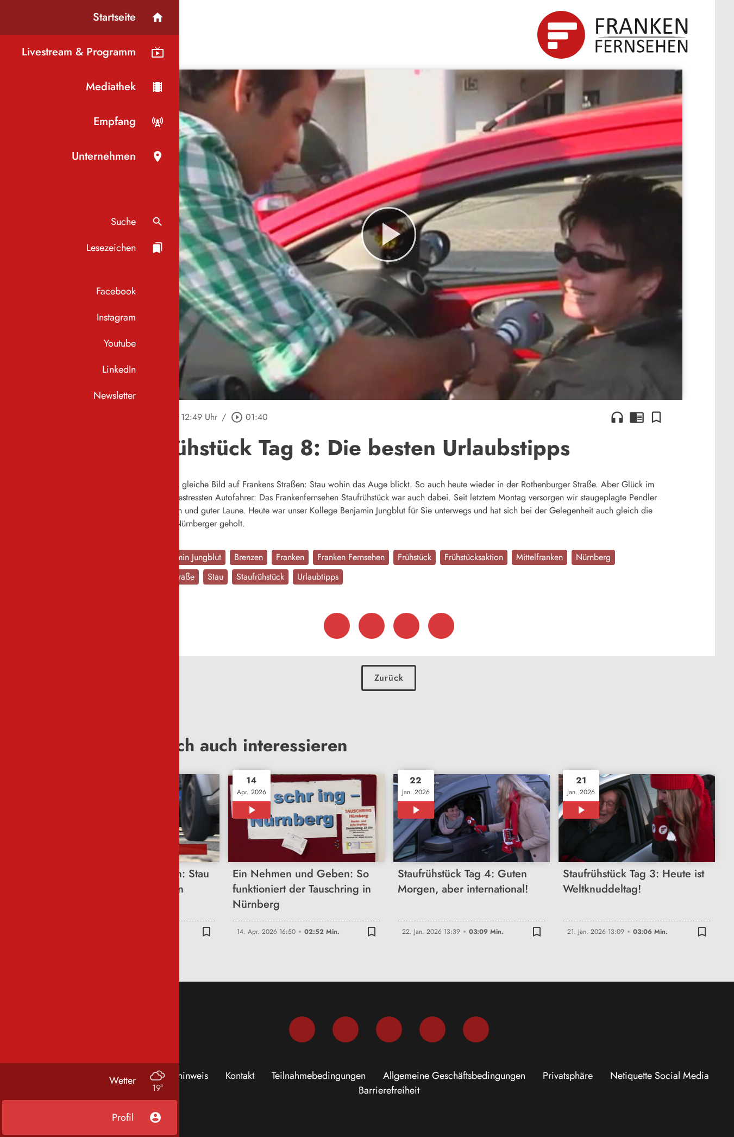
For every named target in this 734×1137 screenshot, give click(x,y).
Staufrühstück (260, 576)
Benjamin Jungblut (188, 557)
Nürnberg (593, 557)
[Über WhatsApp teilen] (406, 626)
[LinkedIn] (432, 1029)
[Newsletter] (476, 1029)
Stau (215, 576)
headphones (617, 417)
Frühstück (414, 557)
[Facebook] (302, 1029)
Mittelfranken (539, 557)
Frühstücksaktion (473, 557)
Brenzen (248, 557)
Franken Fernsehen (351, 557)
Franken (290, 557)
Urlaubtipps (317, 576)
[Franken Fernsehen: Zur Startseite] (614, 35)
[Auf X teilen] (372, 626)
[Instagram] (346, 1029)
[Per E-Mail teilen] (441, 626)
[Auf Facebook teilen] (337, 626)
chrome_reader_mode (636, 417)
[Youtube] (389, 1029)
